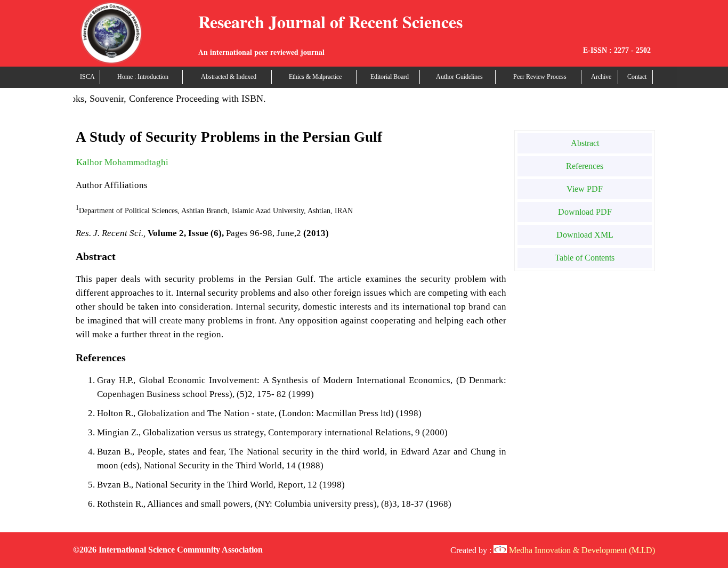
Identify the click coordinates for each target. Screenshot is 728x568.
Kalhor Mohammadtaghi (122, 162)
